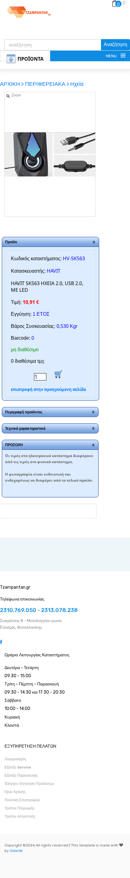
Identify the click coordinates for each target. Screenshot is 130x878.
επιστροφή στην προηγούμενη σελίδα (48, 389)
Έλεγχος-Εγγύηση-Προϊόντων (29, 784)
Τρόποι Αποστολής (20, 816)
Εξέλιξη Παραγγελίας (21, 775)
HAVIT (53, 270)
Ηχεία (76, 84)
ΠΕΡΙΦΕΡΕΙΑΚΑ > (47, 84)
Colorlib (16, 851)
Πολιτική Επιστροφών (22, 800)
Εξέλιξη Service (18, 767)
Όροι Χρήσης (15, 792)
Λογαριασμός (15, 759)
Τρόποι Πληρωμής (20, 808)
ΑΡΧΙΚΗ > (12, 84)
